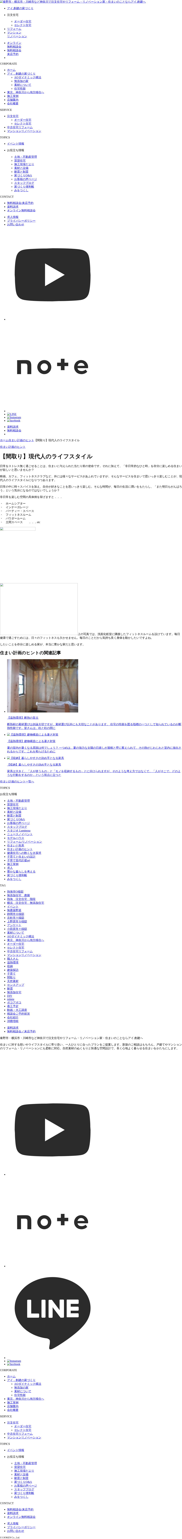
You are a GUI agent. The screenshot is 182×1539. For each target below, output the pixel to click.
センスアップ (15, 984)
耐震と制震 (21, 171)
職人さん (12, 958)
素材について (22, 84)
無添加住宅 (14, 992)
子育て (11, 973)
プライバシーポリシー (21, 220)
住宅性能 (20, 88)
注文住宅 (12, 116)
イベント (12, 906)
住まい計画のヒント (13, 446)
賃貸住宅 (20, 160)
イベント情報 (15, 143)
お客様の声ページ (25, 179)
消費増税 (12, 1021)
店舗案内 (12, 99)
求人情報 (12, 216)
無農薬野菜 (14, 910)
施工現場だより (24, 164)
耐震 (10, 988)
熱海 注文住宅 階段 (21, 899)
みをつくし (21, 190)
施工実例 (12, 96)
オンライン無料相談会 (21, 210)
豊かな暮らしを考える (21, 871)
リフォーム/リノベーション (24, 841)
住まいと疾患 (15, 845)
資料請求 (12, 206)
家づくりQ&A (23, 175)
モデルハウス (15, 837)
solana (10, 999)
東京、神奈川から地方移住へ (25, 92)
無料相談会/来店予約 (20, 202)
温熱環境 (12, 962)
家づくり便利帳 (24, 186)
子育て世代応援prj (18, 860)
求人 (10, 867)
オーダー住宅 (22, 21)
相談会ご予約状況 (18, 1013)
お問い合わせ (15, 224)
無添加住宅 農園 (18, 895)
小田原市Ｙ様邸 (17, 928)
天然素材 (12, 981)
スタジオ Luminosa (18, 830)
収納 (10, 966)
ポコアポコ (14, 1002)
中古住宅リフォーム (20, 127)
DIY (9, 995)
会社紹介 (12, 1017)
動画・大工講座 (17, 1009)
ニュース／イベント (20, 834)
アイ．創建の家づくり (21, 73)
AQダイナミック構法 (27, 77)
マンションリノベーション (24, 131)
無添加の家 (21, 81)
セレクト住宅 (22, 25)
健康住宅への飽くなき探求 (24, 852)
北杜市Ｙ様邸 (15, 917)
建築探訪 (12, 969)
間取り (11, 977)
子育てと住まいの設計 (21, 856)
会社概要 (12, 103)
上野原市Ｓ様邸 (17, 921)
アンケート (14, 925)
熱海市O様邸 (15, 891)
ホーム (11, 69)
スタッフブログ (24, 182)
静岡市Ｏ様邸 (15, 914)
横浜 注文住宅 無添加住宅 (25, 902)
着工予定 (12, 1006)
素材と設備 (21, 167)
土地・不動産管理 (25, 156)
